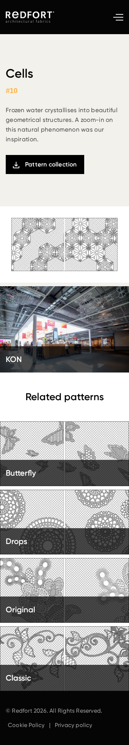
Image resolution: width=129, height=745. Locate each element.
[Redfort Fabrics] (31, 17)
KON (14, 359)
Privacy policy (73, 725)
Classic (18, 678)
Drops (16, 541)
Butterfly (21, 473)
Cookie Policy (26, 725)
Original (20, 609)
